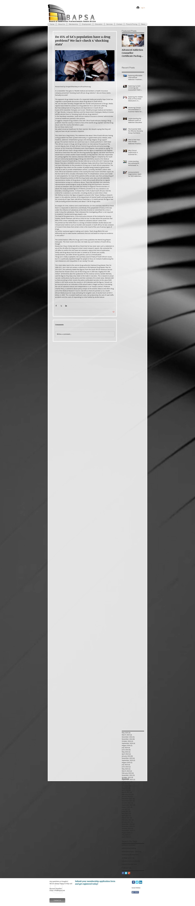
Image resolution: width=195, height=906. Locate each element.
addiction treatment (128, 845)
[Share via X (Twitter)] (61, 306)
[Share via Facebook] (56, 306)
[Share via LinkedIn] (66, 306)
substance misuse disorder (131, 861)
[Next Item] (141, 40)
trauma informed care (129, 864)
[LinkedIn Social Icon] (140, 882)
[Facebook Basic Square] (123, 873)
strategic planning (128, 858)
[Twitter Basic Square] (126, 873)
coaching (138, 851)
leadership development (130, 855)
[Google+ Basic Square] (129, 873)
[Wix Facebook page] (133, 882)
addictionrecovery (128, 851)
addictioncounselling (129, 848)
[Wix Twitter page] (137, 882)
